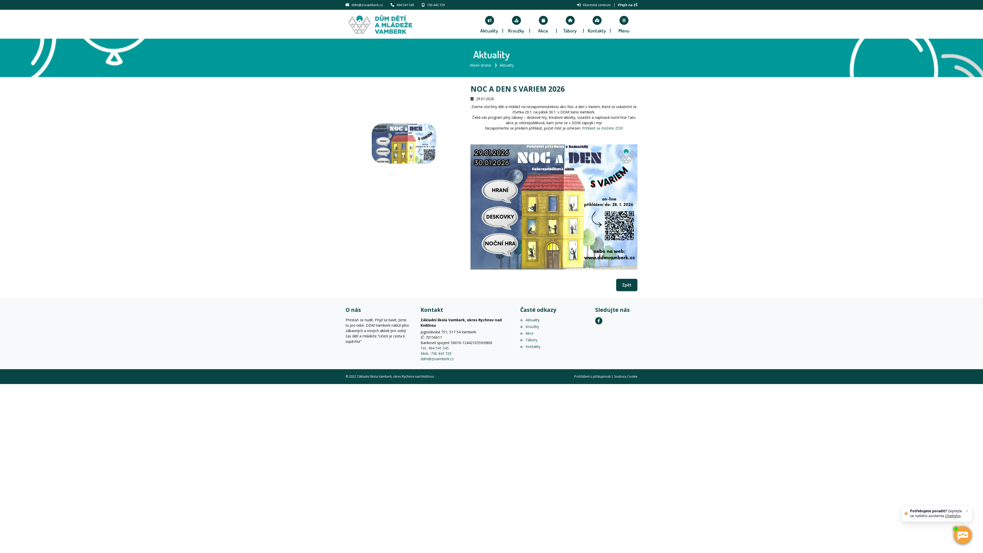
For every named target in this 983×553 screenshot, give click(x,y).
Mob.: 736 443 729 (436, 353)
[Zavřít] (967, 511)
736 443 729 (436, 5)
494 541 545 (405, 5)
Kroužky (532, 326)
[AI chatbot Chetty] (962, 535)
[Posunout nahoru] (11, 541)
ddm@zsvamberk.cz (367, 5)
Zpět (627, 285)
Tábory (531, 339)
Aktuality (507, 65)
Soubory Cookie (625, 376)
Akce (529, 333)
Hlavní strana (480, 65)
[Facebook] (598, 320)
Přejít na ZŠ (627, 5)
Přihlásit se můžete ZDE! (602, 128)
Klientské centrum (597, 5)
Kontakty (533, 346)
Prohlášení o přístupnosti (592, 376)
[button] (624, 24)
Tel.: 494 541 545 (435, 348)
